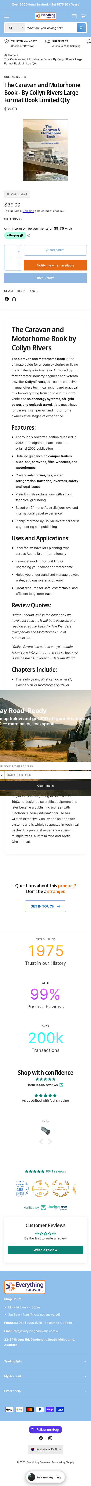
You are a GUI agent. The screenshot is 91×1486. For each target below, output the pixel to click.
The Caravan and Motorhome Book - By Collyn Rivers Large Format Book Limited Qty (43, 61)
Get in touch (42, 906)
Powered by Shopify (63, 1462)
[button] (6, 16)
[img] (45, 1079)
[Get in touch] (74, 16)
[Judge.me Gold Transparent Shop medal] (65, 1188)
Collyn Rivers (15, 76)
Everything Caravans (38, 1462)
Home (12, 55)
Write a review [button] (45, 1250)
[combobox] (56, 27)
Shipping (28, 210)
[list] (45, 43)
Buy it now (45, 277)
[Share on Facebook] (6, 298)
